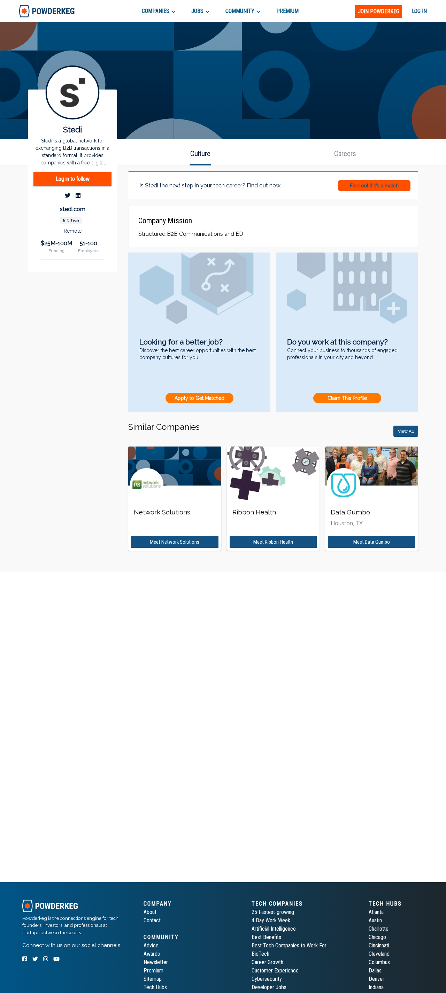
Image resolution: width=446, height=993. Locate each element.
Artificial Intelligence (274, 928)
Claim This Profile (347, 398)
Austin (375, 920)
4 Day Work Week (271, 920)
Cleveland (379, 954)
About (150, 912)
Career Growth (267, 962)
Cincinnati (379, 945)
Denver (376, 979)
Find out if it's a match (374, 185)
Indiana (376, 987)
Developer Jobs (269, 987)
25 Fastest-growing (273, 912)
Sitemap (153, 979)
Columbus (379, 962)
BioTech (260, 954)
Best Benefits (266, 937)
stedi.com (72, 209)
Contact (152, 920)
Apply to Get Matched (199, 398)
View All (406, 431)
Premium (153, 970)
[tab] (47, 11)
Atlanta (376, 912)
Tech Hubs (155, 987)
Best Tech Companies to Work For (289, 945)
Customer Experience (275, 970)
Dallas (375, 970)
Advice (151, 945)
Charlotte (379, 928)
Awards (152, 954)
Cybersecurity (267, 979)
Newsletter (156, 962)
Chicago (377, 937)
